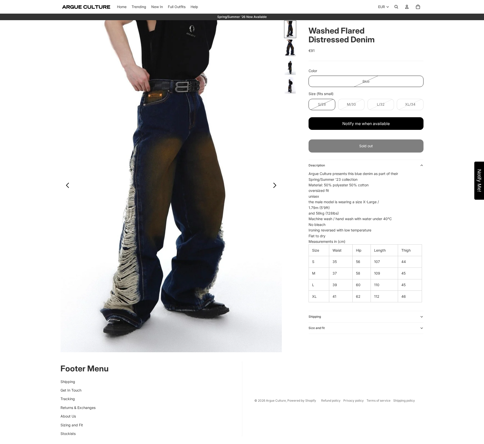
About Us (68, 416)
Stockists (68, 433)
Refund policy (331, 400)
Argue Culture (276, 400)
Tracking (67, 399)
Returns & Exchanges (78, 407)
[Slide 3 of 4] (290, 66)
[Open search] (396, 6)
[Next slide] (276, 186)
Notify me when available (366, 123)
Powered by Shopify (301, 400)
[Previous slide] (66, 186)
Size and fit (317, 328)
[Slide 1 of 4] (290, 29)
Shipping (315, 316)
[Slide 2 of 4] (290, 48)
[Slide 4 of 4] (290, 85)
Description (317, 165)
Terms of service (378, 400)
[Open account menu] (406, 6)
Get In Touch (70, 390)
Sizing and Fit (71, 425)
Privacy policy (353, 400)
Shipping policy (404, 400)
